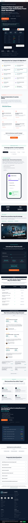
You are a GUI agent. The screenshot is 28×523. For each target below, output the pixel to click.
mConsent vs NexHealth (14, 451)
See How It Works (13, 18)
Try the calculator (13, 137)
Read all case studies (13, 373)
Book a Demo (5, 18)
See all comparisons (21, 451)
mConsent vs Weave (6, 451)
